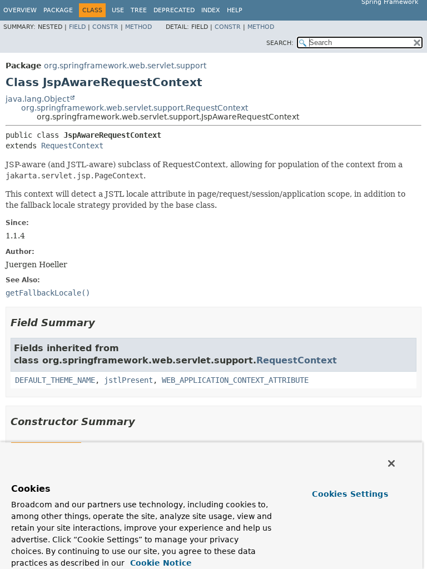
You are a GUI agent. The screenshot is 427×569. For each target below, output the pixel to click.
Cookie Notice (159, 562)
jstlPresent (128, 380)
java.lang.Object (37, 98)
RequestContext (72, 145)
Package (58, 10)
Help (234, 10)
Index (210, 10)
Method (138, 27)
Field (77, 27)
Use (118, 10)
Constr (105, 27)
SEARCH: (280, 43)
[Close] (391, 463)
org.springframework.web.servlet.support (125, 65)
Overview (20, 10)
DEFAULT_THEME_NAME (55, 380)
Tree (139, 10)
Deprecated (174, 10)
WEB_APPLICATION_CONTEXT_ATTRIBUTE (235, 380)
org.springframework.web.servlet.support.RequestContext (134, 107)
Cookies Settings (350, 494)
